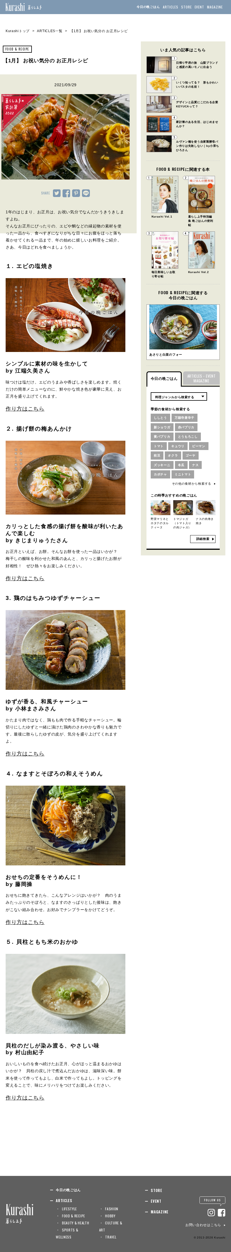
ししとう (160, 417)
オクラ (173, 455)
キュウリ (178, 446)
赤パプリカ (186, 427)
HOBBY (110, 1215)
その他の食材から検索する (191, 483)
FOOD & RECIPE (17, 49)
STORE (186, 7)
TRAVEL (110, 1237)
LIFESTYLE (69, 1208)
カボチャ (160, 474)
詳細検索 (203, 538)
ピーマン (198, 446)
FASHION (111, 1208)
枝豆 (157, 455)
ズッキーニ (162, 465)
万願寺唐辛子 (184, 417)
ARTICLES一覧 (49, 31)
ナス (195, 465)
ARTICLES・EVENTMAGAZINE (201, 378)
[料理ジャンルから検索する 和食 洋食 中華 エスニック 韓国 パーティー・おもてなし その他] (179, 396)
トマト (159, 446)
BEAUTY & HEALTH (75, 1222)
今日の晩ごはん (148, 6)
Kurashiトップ (18, 31)
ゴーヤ (191, 455)
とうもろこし (188, 436)
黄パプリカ (162, 436)
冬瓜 (181, 465)
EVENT (200, 7)
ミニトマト (183, 474)
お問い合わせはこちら (203, 1225)
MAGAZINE (215, 7)
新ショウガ (162, 427)
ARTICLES (170, 7)
